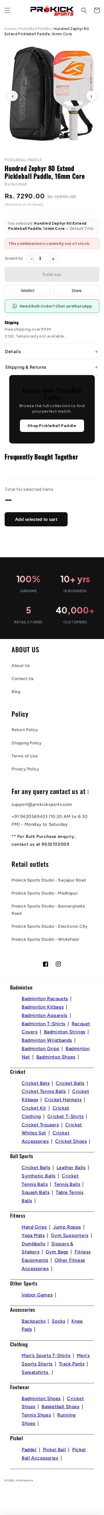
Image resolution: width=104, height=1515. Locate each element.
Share (76, 290)
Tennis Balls (67, 1184)
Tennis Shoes (36, 1415)
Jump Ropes (67, 1227)
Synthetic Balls (38, 1176)
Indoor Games (37, 1295)
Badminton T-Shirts (43, 1023)
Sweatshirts (35, 1372)
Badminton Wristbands (47, 1040)
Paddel (29, 1449)
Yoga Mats (33, 1235)
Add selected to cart (36, 519)
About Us (21, 665)
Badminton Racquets (45, 998)
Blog (16, 691)
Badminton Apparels (44, 1015)
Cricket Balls (70, 1083)
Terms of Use (25, 756)
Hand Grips (34, 1227)
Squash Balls (35, 1192)
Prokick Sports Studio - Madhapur (45, 893)
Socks (58, 1321)
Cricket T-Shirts (65, 1116)
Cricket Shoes (71, 1141)
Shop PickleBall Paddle (51, 425)
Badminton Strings (64, 1032)
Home (10, 29)
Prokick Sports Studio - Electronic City (50, 926)
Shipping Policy (27, 743)
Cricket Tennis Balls (44, 1091)
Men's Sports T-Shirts (46, 1355)
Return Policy (25, 729)
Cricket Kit (34, 1108)
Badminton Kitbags (43, 1007)
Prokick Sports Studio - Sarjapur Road (49, 880)
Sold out (51, 274)
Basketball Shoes (60, 1406)
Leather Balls (71, 1167)
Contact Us (23, 678)
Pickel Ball (54, 1449)
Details (13, 351)
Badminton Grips (40, 1048)
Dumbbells (33, 1243)
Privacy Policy (25, 769)
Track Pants (72, 1364)
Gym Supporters (69, 1235)
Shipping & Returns (26, 367)
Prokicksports (24, 1480)
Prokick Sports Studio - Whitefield (45, 939)
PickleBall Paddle (35, 29)
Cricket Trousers (40, 1125)
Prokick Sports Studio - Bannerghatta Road (48, 910)
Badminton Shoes (55, 1057)
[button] (7, 10)
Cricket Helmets (62, 1099)
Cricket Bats (35, 1083)
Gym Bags (57, 1252)
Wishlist (28, 290)
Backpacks (33, 1321)
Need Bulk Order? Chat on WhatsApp (56, 306)
